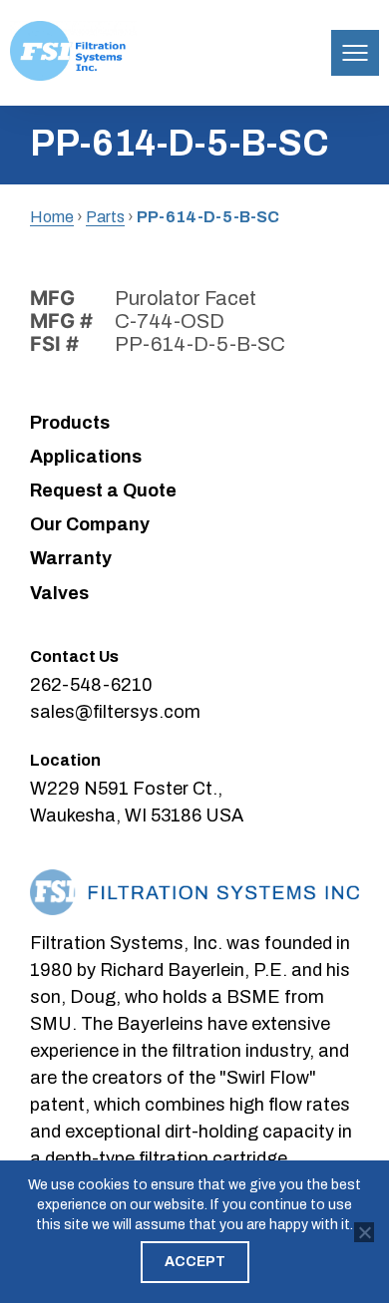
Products (70, 423)
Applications (86, 457)
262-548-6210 (91, 685)
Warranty (71, 558)
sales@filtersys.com (115, 712)
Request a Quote (103, 490)
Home (52, 216)
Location (65, 760)
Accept (195, 1261)
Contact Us (74, 656)
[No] (364, 1232)
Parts (105, 216)
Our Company (90, 524)
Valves (59, 593)
